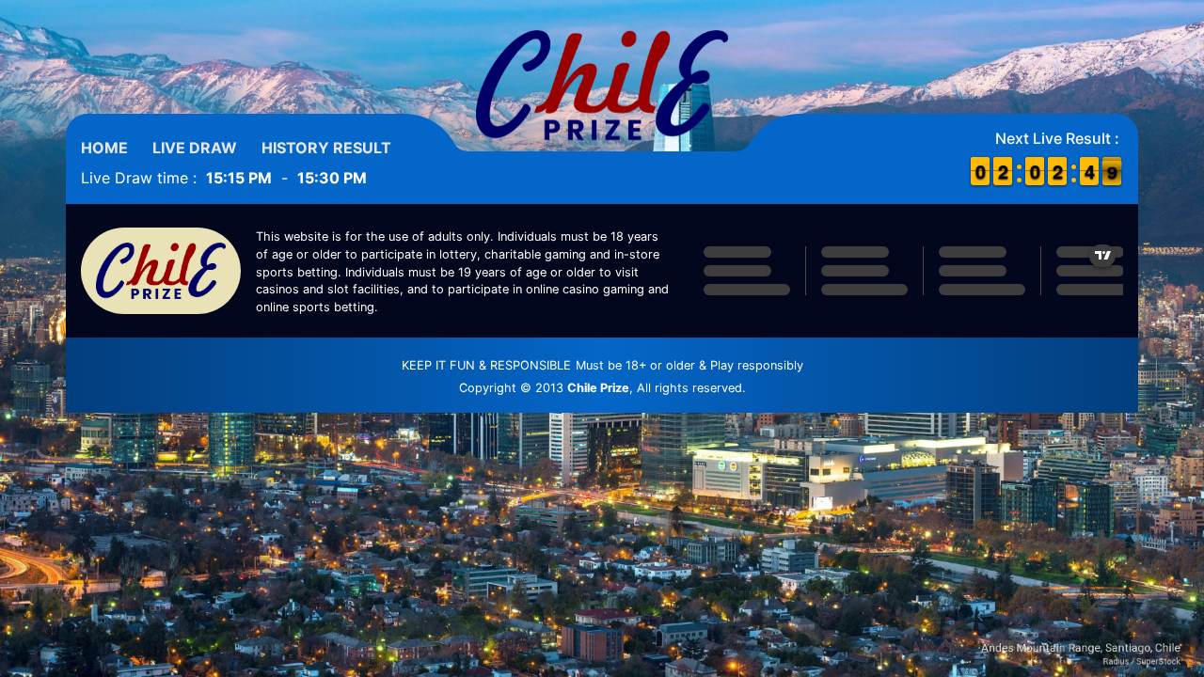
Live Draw (194, 147)
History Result (326, 147)
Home (104, 147)
